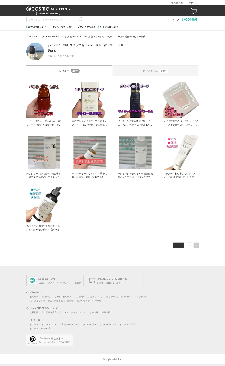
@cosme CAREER (39, 328)
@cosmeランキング (51, 324)
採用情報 (106, 312)
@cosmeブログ (71, 324)
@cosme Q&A (89, 324)
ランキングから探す (63, 26)
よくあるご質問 (37, 300)
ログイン (193, 2)
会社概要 (34, 312)
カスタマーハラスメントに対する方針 (80, 312)
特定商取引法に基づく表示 (118, 296)
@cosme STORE (128, 324)
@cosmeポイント (107, 324)
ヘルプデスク (141, 296)
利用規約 (34, 296)
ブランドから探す (87, 26)
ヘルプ (175, 19)
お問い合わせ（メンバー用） (90, 300)
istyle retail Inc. (113, 359)
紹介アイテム (155, 70)
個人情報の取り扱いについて (88, 296)
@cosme (34, 324)
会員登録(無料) (178, 2)
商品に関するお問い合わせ (60, 300)
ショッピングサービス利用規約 (56, 296)
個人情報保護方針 (50, 312)
